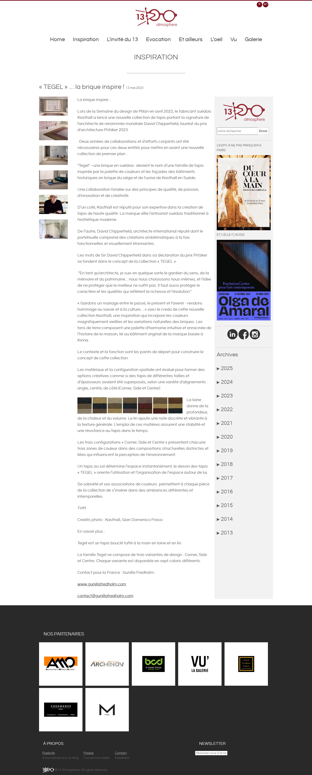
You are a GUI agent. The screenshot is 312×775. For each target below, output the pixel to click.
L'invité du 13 (122, 39)
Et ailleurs (191, 39)
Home (57, 39)
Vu (233, 39)
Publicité (48, 753)
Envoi (263, 131)
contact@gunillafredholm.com (105, 596)
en (265, 4)
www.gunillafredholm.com (101, 584)
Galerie (253, 39)
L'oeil (216, 39)
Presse (89, 753)
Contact (121, 753)
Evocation (158, 39)
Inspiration (86, 39)
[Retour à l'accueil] (156, 17)
